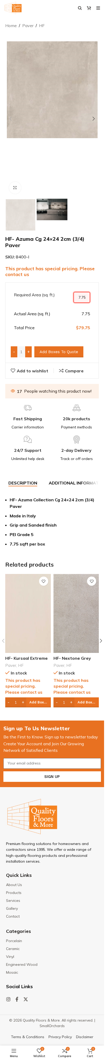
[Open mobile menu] (98, 8)
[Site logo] (13, 7)
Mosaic (12, 972)
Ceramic (13, 948)
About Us (14, 884)
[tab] (22, 483)
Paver (28, 25)
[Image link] (32, 816)
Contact (13, 916)
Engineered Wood (21, 964)
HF (42, 25)
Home (11, 25)
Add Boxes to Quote (59, 351)
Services (13, 900)
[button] (10, 118)
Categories (18, 931)
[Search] (79, 8)
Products (13, 892)
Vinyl (10, 956)
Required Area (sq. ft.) (34, 294)
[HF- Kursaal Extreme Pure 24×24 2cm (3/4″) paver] (28, 613)
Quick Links (19, 875)
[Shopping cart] (89, 8)
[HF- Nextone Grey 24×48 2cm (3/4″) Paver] (76, 613)
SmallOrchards (52, 1025)
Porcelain (14, 940)
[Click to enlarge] (15, 188)
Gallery (12, 908)
